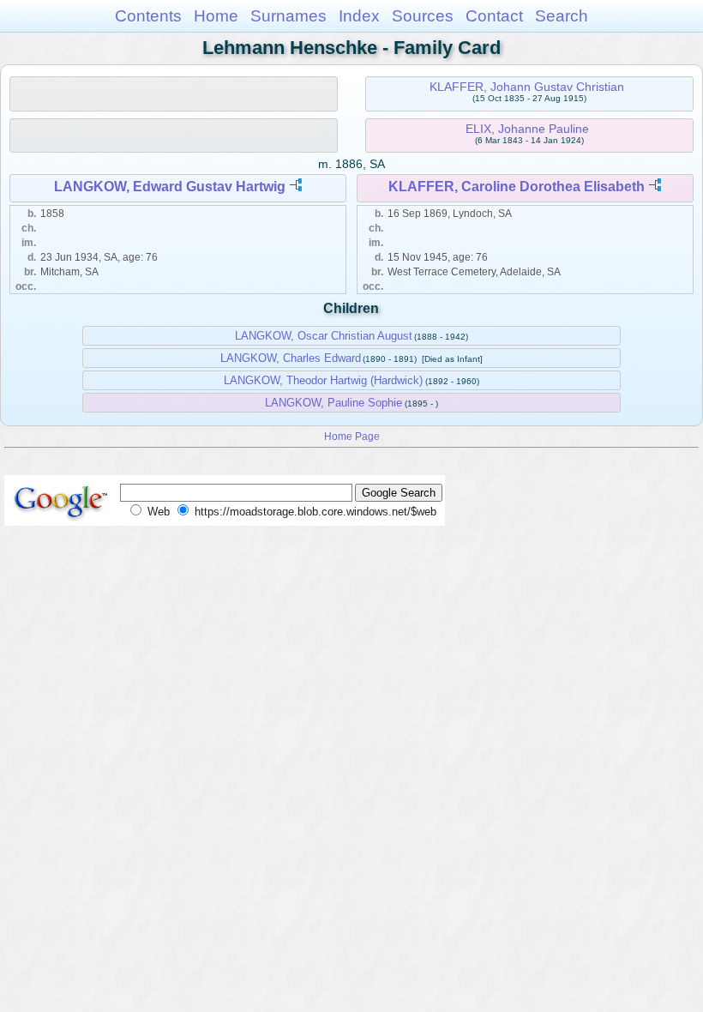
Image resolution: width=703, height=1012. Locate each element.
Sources (423, 16)
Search (561, 16)
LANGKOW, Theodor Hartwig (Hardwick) (323, 380)
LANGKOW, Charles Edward (290, 358)
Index (359, 16)
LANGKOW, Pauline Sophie (333, 402)
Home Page (352, 436)
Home (216, 16)
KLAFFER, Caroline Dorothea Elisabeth (516, 186)
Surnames (288, 16)
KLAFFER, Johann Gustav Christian (527, 86)
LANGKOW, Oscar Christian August (323, 335)
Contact (494, 16)
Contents (148, 16)
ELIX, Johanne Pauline (527, 129)
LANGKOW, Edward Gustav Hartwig (169, 186)
